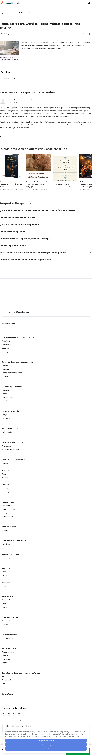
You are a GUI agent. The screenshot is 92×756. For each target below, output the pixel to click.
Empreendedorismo (9, 509)
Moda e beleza (8, 568)
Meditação (6, 348)
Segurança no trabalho (10, 449)
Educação (5, 470)
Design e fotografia (10, 411)
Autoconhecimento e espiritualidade (18, 337)
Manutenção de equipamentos (15, 540)
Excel (4, 676)
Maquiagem (6, 582)
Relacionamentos (9, 634)
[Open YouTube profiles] (18, 713)
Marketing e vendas (10, 554)
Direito (4, 467)
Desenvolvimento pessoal (12, 373)
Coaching (5, 369)
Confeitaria (6, 390)
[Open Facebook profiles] (3, 713)
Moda (4, 586)
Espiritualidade (7, 344)
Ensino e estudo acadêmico (13, 460)
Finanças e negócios (10, 502)
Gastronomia (7, 397)
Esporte (5, 655)
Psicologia (6, 492)
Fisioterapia (6, 659)
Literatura (6, 485)
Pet (3, 327)
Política (5, 488)
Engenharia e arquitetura (12, 442)
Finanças (5, 513)
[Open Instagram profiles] (23, 713)
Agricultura (6, 621)
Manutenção (6, 544)
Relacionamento (8, 638)
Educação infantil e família (13, 428)
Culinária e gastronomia (12, 386)
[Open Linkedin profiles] (13, 713)
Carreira (5, 365)
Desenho (5, 603)
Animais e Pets (8, 324)
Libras (4, 481)
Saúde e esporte (9, 648)
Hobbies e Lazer (9, 526)
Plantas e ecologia (10, 617)
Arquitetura (6, 446)
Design (4, 415)
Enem (4, 474)
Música (4, 607)
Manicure (5, 579)
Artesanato (6, 600)
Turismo (5, 530)
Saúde (4, 663)
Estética (5, 575)
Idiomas (5, 477)
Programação (7, 680)
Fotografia (6, 418)
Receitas (5, 401)
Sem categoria (8, 694)
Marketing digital (8, 558)
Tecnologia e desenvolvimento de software (21, 673)
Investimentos (7, 516)
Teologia (5, 352)
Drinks (4, 394)
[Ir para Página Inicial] (12, 3)
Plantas (5, 624)
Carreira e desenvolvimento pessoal (17, 362)
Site (3, 684)
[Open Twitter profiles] (9, 713)
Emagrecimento (8, 652)
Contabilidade (7, 506)
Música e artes (8, 596)
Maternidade (7, 432)
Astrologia (6, 341)
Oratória (5, 376)
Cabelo (4, 572)
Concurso (5, 463)
